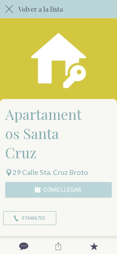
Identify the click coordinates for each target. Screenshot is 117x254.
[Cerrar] (9, 9)
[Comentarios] (23, 246)
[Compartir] (58, 246)
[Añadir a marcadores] (94, 246)
